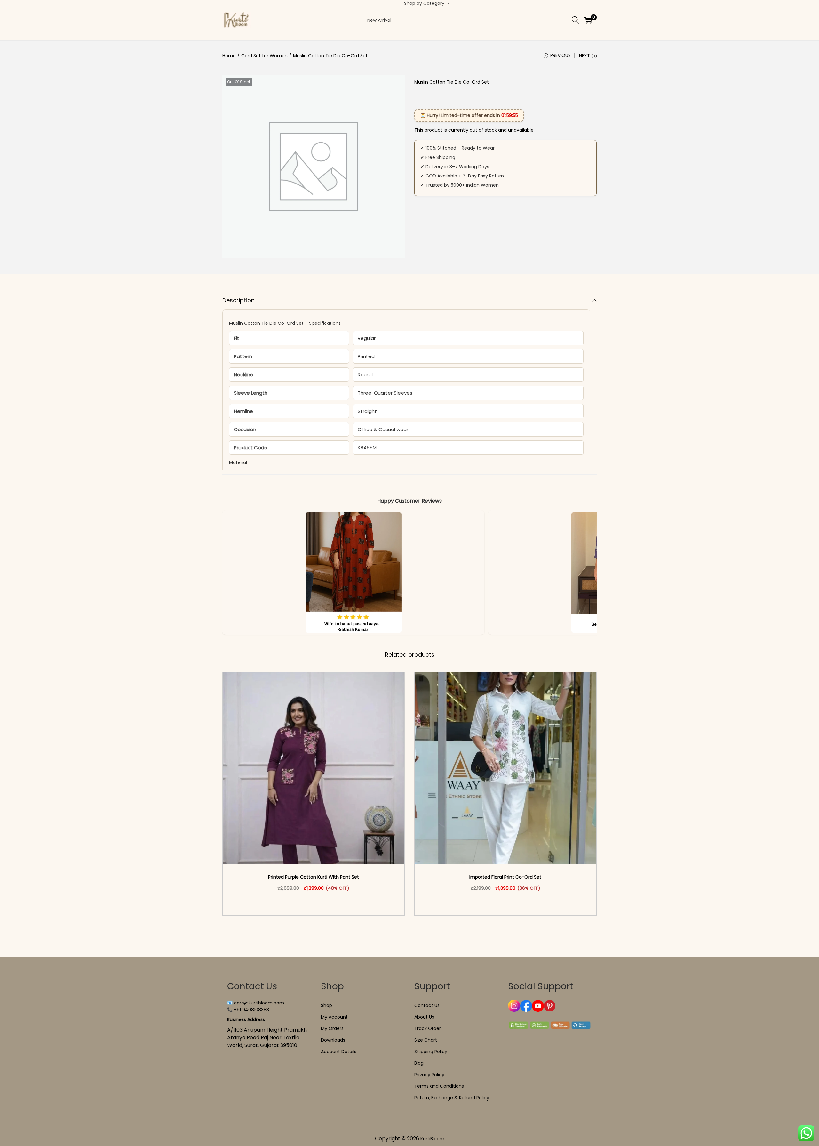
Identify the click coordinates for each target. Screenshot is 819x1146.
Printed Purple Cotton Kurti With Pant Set (313, 877)
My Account (334, 1017)
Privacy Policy (429, 1074)
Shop (326, 1005)
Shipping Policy (430, 1051)
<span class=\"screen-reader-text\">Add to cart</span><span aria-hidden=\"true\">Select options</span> (316, 901)
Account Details (338, 1051)
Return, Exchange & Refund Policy (451, 1097)
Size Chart (425, 1040)
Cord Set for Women (264, 56)
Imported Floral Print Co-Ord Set (505, 877)
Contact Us (427, 1005)
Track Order (427, 1028)
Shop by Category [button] (424, 3)
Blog (419, 1063)
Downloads (333, 1040)
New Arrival (379, 20)
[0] (588, 20)
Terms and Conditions (439, 1086)
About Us (424, 1017)
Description (238, 300)
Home (229, 56)
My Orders (332, 1028)
